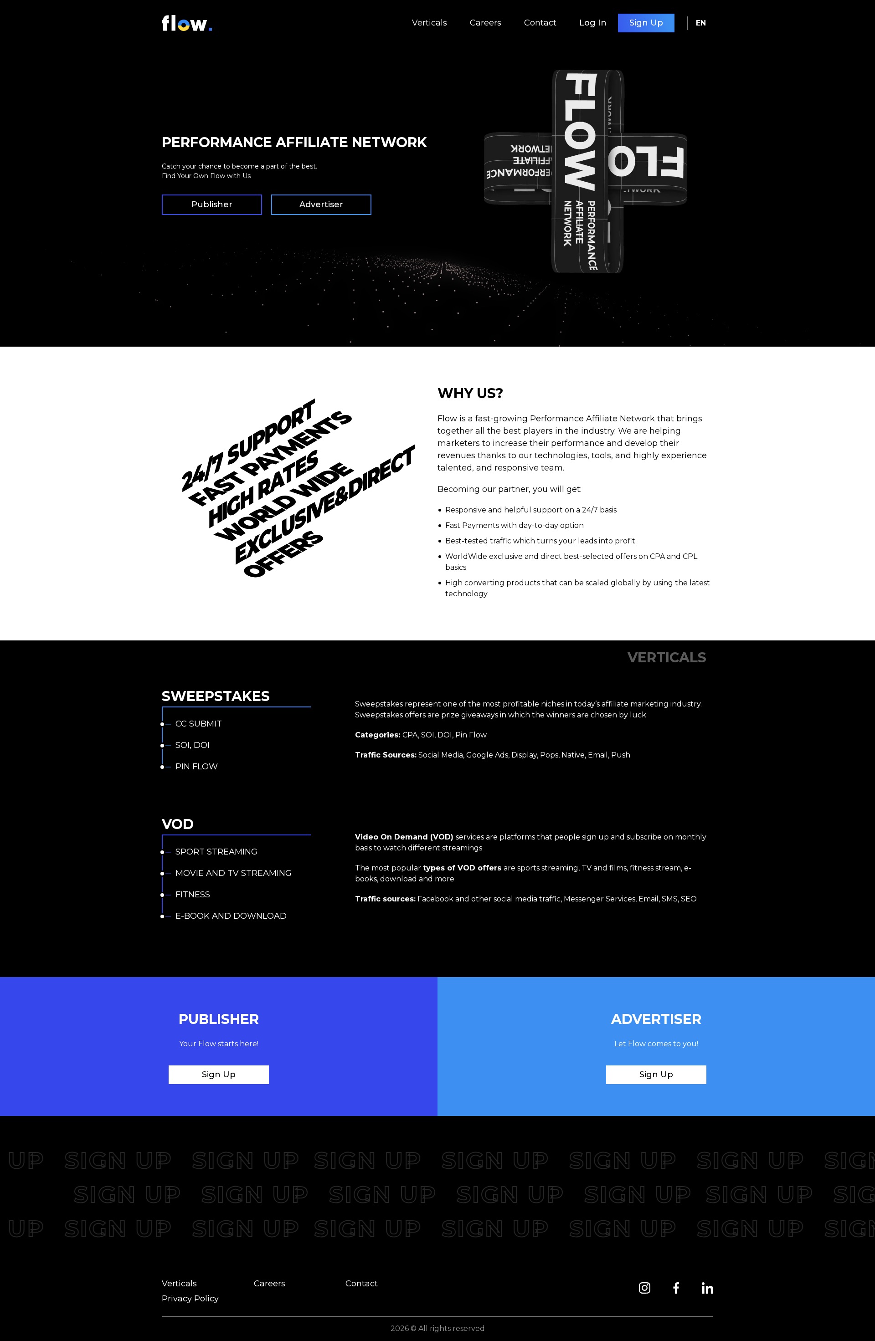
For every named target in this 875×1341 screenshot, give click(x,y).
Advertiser (321, 205)
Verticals (429, 23)
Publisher (211, 205)
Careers (485, 23)
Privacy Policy (190, 1299)
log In (593, 23)
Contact (540, 23)
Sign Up (646, 23)
